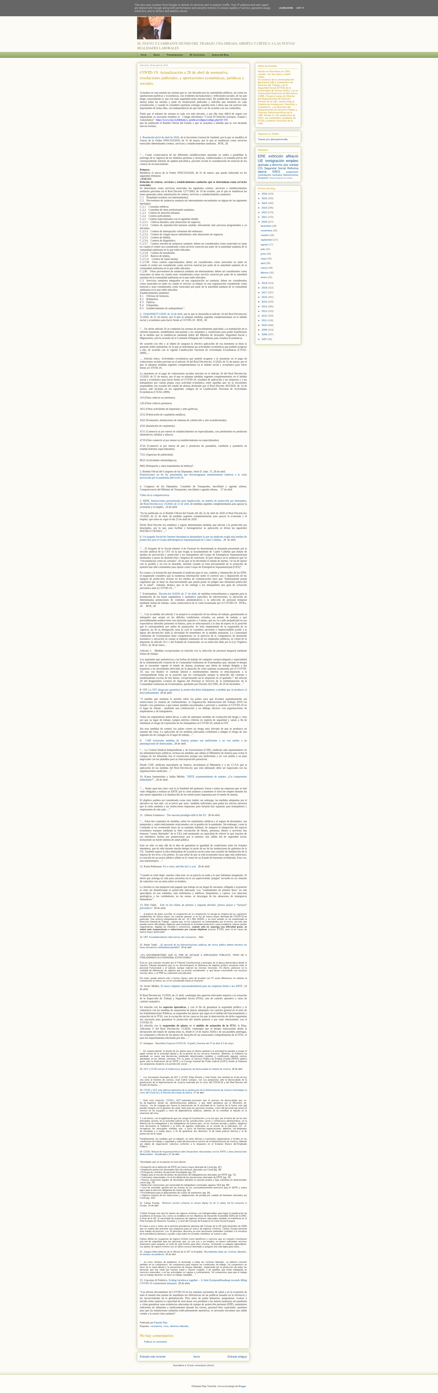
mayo (264, 258)
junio (264, 253)
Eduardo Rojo (160, 1322)
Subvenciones (290, 175)
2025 (265, 198)
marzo (264, 267)
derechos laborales (179, 1326)
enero (264, 277)
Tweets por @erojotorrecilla (273, 139)
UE (260, 161)
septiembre (267, 239)
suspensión (292, 171)
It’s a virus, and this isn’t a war (179, 866)
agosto (265, 244)
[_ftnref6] (169, 921)
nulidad (293, 164)
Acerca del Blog (220, 55)
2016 (265, 297)
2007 (265, 339)
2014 (265, 306)
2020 (265, 221)
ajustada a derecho (270, 164)
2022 (265, 212)
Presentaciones (175, 55)
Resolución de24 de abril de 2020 (161, 137)
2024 (265, 203)
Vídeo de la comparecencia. (155, 495)
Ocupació (263, 177)
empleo (292, 161)
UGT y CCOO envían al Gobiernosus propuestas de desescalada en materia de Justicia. (187, 1069)
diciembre (266, 225)
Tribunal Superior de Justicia (280, 178)
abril (263, 263)
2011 (264, 320)
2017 (265, 292)
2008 (265, 334)
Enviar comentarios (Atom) (200, 1365)
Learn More (286, 8)
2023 (265, 207)
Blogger (242, 1386)
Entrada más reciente (153, 1356)
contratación (264, 175)
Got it (300, 8)
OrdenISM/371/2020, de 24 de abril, (163, 313)
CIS (260, 168)
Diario (156, 55)
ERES (276, 171)
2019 (265, 283)
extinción (275, 156)
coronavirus (156, 1326)
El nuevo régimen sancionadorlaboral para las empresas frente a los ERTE (202, 986)
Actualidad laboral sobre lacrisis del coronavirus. (174, 937)
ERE (262, 156)
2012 (265, 315)
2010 (265, 325)
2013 (265, 311)
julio (263, 249)
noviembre (267, 230)
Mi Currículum (197, 55)
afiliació (292, 156)
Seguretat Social (275, 168)
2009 (265, 329)
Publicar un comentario (155, 1341)
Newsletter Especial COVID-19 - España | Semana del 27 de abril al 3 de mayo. (194, 1043)
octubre (265, 235)
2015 (265, 301)
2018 (265, 287)
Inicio (144, 55)
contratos (277, 175)
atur (285, 164)
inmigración (274, 161)
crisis (166, 1326)
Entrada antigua (237, 1356)
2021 (265, 217)
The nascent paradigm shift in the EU (186, 815)
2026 (265, 193)
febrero (265, 272)
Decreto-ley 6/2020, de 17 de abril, (178, 593)
